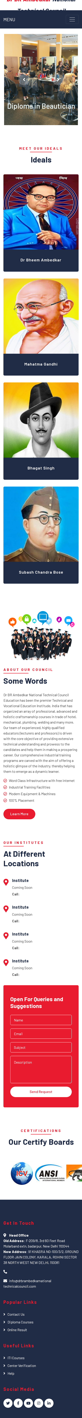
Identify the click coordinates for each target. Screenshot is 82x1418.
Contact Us (16, 1314)
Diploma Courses (20, 1322)
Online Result (17, 1330)
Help (11, 1373)
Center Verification (22, 1365)
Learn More (19, 814)
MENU (9, 19)
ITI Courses (16, 1358)
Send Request (41, 1091)
